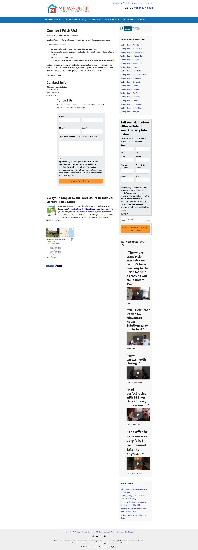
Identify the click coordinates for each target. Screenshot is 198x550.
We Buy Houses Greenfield (130, 78)
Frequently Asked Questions (113, 532)
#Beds (124, 176)
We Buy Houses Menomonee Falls (133, 74)
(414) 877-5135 (143, 8)
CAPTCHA (124, 214)
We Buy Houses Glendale (129, 85)
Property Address (124, 166)
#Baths (139, 176)
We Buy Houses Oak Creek (130, 67)
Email (84, 128)
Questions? (94, 19)
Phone (62, 128)
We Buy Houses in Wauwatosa (132, 52)
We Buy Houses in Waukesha (131, 56)
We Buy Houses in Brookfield (131, 108)
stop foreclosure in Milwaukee (90, 52)
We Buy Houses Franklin (129, 89)
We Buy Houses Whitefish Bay (131, 45)
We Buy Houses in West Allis (131, 48)
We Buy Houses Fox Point (130, 93)
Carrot (115, 547)
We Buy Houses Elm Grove (130, 97)
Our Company (137, 3)
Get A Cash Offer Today (121, 3)
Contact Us (148, 3)
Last (83, 124)
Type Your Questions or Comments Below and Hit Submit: (78, 138)
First (60, 124)
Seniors (141, 19)
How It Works (111, 19)
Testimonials (128, 19)
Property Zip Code (141, 166)
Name (62, 116)
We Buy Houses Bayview (129, 111)
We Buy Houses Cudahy (129, 100)
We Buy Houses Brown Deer (131, 104)
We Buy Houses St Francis (130, 59)
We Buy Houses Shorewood (131, 63)
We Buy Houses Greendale (130, 82)
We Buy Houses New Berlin (130, 71)
